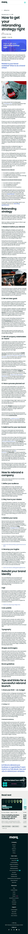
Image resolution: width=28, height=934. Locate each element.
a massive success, (14, 418)
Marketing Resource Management (14, 878)
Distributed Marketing (14, 868)
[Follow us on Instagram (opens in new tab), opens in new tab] (14, 930)
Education (14, 872)
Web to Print (14, 882)
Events (14, 892)
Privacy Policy (14, 913)
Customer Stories (14, 890)
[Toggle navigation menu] (24, 2)
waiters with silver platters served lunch (12, 375)
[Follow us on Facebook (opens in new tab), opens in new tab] (9, 930)
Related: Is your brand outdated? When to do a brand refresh (13, 66)
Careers (14, 846)
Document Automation (14, 870)
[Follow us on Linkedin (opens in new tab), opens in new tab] (19, 930)
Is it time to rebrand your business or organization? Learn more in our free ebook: (14, 768)
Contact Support (14, 909)
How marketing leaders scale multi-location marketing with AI (10, 816)
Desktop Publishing (14, 866)
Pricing (14, 852)
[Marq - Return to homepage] (14, 837)
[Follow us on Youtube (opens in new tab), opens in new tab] (16, 930)
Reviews (14, 900)
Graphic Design (14, 874)
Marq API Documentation (14, 898)
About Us (14, 844)
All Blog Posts (6, 10)
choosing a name (8, 103)
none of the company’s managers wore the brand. (13, 356)
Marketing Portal (14, 876)
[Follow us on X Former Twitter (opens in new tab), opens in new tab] (11, 930)
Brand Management (14, 858)
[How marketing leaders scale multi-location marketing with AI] (12, 804)
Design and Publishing (14, 864)
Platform (14, 850)
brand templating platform (9, 441)
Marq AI (14, 896)
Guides (14, 894)
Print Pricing (14, 902)
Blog (14, 888)
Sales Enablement (14, 880)
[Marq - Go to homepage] (12, 2)
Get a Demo (14, 783)
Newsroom (14, 848)
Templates (14, 904)
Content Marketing (14, 862)
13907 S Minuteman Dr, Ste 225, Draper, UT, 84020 (14, 925)
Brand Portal (14, 860)
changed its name (14, 528)
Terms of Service (14, 915)
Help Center (14, 911)
